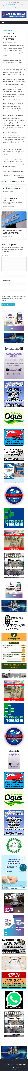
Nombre (4, 274)
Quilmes (5, 30)
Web (2, 287)
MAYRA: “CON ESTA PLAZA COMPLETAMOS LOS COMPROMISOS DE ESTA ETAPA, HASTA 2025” (13, 201)
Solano (9, 30)
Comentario (4, 255)
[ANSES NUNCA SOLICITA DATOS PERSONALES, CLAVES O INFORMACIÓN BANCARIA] (14, 212)
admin (15, 42)
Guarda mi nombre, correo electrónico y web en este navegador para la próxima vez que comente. (13, 298)
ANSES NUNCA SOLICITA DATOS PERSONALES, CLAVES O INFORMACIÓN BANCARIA (13, 232)
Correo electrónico (6, 280)
